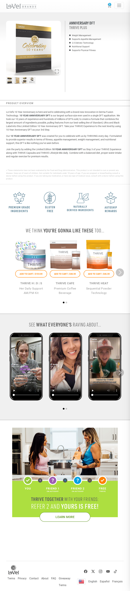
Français (117, 581)
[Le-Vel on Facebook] (85, 571)
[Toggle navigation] (119, 5)
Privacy (22, 578)
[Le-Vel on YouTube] (108, 571)
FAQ (53, 578)
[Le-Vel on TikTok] (115, 571)
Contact (34, 578)
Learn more (65, 517)
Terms (11, 578)
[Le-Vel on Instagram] (100, 571)
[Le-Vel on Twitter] (93, 571)
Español (105, 581)
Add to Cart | (31, 273)
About (44, 578)
